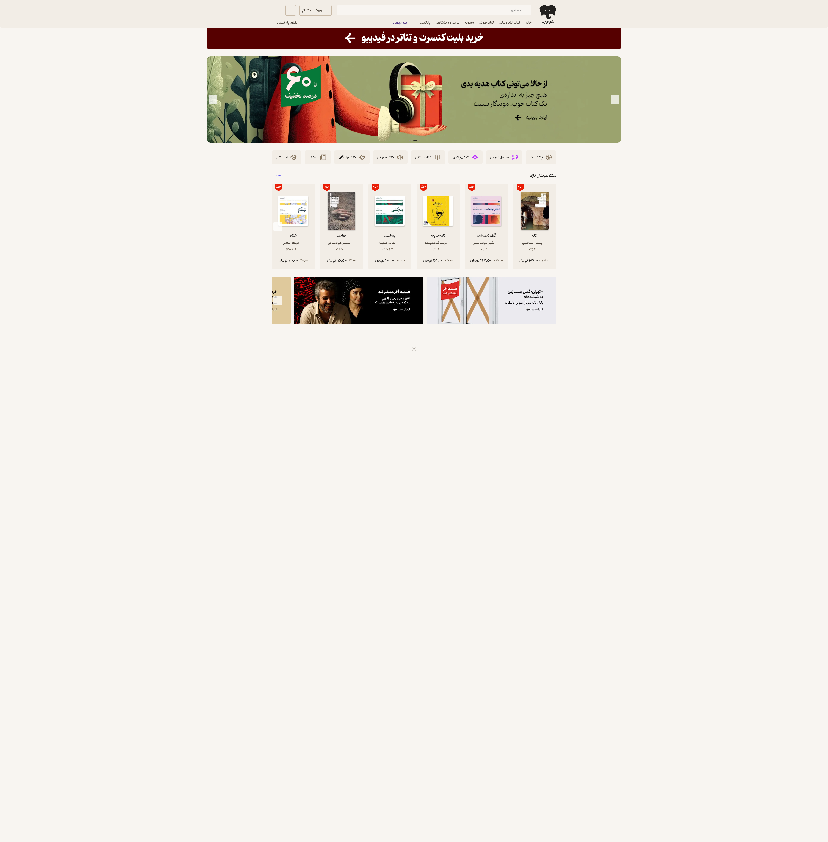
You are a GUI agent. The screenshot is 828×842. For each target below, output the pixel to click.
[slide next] (213, 99)
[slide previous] (615, 99)
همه (278, 175)
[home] (547, 14)
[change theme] (277, 10)
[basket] (290, 10)
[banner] (414, 38)
